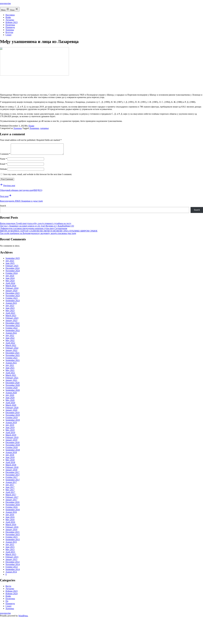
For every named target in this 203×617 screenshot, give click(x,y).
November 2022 (13, 325)
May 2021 (10, 370)
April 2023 (10, 313)
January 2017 (11, 499)
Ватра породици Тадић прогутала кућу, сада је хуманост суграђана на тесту (35, 223)
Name (3, 159)
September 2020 (13, 390)
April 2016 (10, 522)
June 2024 (10, 278)
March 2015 (11, 554)
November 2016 (13, 504)
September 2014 (13, 569)
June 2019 (10, 427)
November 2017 (13, 475)
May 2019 (10, 430)
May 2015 (10, 549)
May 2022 (10, 340)
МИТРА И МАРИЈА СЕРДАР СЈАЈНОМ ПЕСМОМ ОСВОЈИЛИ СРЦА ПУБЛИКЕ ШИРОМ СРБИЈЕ (48, 231)
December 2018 (12, 442)
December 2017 (12, 472)
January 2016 (11, 529)
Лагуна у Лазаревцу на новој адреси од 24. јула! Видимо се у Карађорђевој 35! (37, 226)
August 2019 (11, 422)
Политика (10, 25)
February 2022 (12, 348)
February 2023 (12, 318)
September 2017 (13, 480)
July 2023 (10, 305)
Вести (8, 586)
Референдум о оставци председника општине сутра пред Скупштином (33, 228)
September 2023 (13, 300)
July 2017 (10, 485)
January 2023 (11, 320)
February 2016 (12, 527)
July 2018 (10, 455)
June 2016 (10, 517)
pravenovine (5, 3)
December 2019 (12, 412)
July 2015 (10, 544)
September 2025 (13, 258)
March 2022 (11, 345)
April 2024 (10, 283)
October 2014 (12, 567)
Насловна (10, 15)
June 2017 (10, 487)
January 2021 (11, 380)
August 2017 (11, 482)
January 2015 (11, 559)
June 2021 (10, 368)
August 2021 (11, 363)
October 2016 (12, 507)
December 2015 (12, 532)
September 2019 (13, 420)
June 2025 (10, 263)
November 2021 (13, 355)
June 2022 (10, 338)
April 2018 (10, 462)
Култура (9, 32)
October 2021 (12, 358)
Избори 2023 (12, 22)
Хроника (10, 30)
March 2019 (11, 435)
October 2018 (12, 447)
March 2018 (11, 465)
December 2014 (12, 562)
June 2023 (10, 308)
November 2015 (13, 534)
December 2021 (12, 353)
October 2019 (12, 417)
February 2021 (12, 378)
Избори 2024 (12, 593)
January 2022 (11, 350)
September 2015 (13, 539)
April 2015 (10, 552)
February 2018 (12, 467)
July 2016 (10, 514)
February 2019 (12, 437)
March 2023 (11, 315)
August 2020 (11, 392)
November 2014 (13, 564)
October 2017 (12, 477)
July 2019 (10, 425)
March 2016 (11, 524)
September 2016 (13, 509)
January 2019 (11, 440)
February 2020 (12, 407)
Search (3, 206)
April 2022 (10, 343)
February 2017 (12, 497)
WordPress (23, 616)
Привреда (10, 27)
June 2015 (10, 547)
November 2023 (13, 295)
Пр (7, 601)
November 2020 (13, 385)
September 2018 (13, 450)
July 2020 (10, 395)
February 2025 (12, 266)
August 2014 (11, 572)
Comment (5, 154)
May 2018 (10, 460)
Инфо (8, 17)
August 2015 (11, 542)
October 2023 (12, 298)
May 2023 (10, 310)
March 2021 (11, 375)
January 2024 (11, 290)
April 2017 (10, 492)
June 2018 (10, 457)
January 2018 (11, 470)
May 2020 (10, 400)
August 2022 (11, 333)
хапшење (44, 128)
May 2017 (10, 490)
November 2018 (13, 445)
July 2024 (10, 275)
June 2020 (10, 397)
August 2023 (11, 303)
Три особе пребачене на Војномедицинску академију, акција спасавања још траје (38, 233)
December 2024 (12, 268)
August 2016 (11, 512)
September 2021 (13, 360)
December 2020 (12, 383)
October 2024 (12, 273)
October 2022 (12, 328)
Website (3, 169)
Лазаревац (34, 128)
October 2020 (12, 387)
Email (3, 164)
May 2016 (10, 519)
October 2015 (12, 537)
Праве (31, 126)
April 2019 (10, 432)
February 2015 (12, 557)
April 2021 (10, 373)
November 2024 (13, 271)
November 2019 (13, 415)
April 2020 (10, 402)
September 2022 (13, 330)
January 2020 (11, 410)
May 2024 (10, 280)
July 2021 (10, 365)
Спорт (8, 35)
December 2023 (12, 293)
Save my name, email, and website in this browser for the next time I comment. (37, 174)
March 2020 (11, 405)
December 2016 (12, 502)
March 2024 (11, 285)
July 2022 (10, 335)
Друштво (10, 20)
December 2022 (12, 323)
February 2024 (12, 288)
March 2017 (11, 495)
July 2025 (10, 261)
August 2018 (11, 452)
